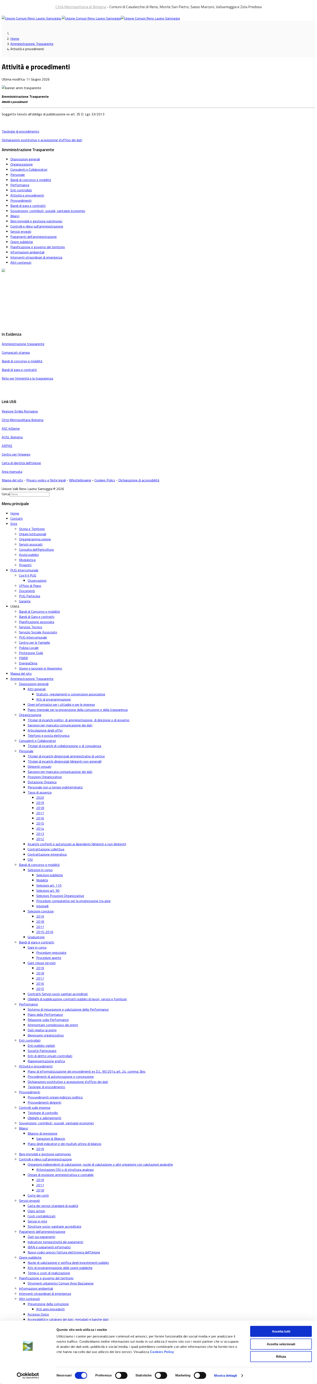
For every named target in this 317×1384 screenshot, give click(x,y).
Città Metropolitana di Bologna (80, 7)
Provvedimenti (20, 200)
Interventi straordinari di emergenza (36, 257)
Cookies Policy (162, 1352)
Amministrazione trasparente (23, 343)
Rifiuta (281, 1356)
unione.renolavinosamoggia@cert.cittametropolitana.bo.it (51, 324)
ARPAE (7, 445)
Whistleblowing (80, 480)
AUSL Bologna (12, 437)
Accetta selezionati (281, 1344)
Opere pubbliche (21, 241)
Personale (17, 174)
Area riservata (12, 471)
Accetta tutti (281, 1331)
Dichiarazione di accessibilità (138, 480)
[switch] (121, 1375)
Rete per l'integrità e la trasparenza (27, 378)
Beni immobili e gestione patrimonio (36, 221)
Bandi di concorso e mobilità (30, 179)
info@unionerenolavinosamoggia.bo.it (29, 300)
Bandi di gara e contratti (28, 205)
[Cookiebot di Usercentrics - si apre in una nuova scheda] (28, 1375)
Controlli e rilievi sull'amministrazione (36, 226)
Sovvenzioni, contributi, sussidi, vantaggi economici (47, 210)
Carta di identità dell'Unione (21, 462)
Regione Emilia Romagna (20, 411)
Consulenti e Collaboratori (28, 169)
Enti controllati (21, 190)
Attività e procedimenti (27, 195)
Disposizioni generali (25, 159)
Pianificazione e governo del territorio (37, 247)
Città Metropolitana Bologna (22, 419)
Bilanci (14, 216)
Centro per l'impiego (16, 454)
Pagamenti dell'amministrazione (33, 236)
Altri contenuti (20, 262)
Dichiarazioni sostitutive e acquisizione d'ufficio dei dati (42, 140)
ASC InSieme (11, 428)
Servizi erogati (20, 231)
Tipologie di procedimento (20, 131)
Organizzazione (21, 164)
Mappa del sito (12, 480)
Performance (19, 185)
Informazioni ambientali (27, 252)
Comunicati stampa (16, 352)
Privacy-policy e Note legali (46, 480)
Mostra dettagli (225, 1375)
